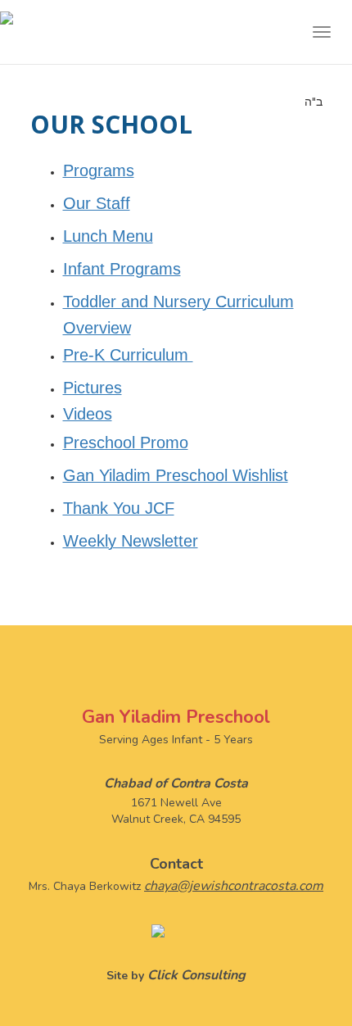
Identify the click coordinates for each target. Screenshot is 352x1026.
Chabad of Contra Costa (176, 783)
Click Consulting (196, 975)
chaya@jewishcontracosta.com (233, 886)
